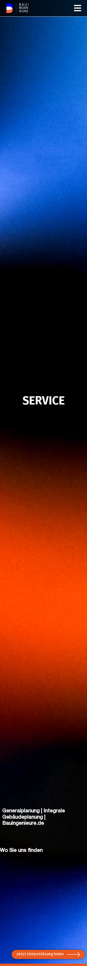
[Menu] (78, 8)
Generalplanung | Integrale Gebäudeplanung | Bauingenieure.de (33, 817)
